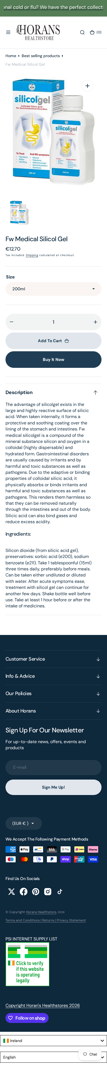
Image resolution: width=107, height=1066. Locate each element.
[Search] (82, 32)
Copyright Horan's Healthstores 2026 (42, 1005)
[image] (27, 985)
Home (10, 55)
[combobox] (53, 1040)
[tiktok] (60, 892)
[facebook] (24, 892)
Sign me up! (53, 787)
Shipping (32, 255)
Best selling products (41, 55)
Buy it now (53, 359)
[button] (8, 32)
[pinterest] (36, 892)
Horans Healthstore (41, 912)
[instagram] (48, 892)
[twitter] (11, 892)
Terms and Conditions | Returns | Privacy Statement (45, 920)
